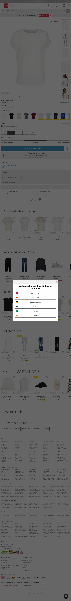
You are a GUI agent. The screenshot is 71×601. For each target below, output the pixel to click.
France (35, 306)
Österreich (35, 293)
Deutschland (35, 302)
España (35, 315)
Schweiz (35, 297)
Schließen (56, 282)
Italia (35, 311)
